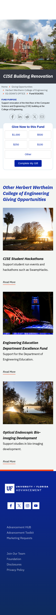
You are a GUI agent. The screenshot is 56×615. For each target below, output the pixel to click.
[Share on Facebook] (13, 117)
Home (4, 86)
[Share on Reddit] (28, 117)
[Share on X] (35, 117)
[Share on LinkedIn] (20, 117)
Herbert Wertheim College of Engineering (26, 90)
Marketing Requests (19, 538)
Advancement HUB (19, 527)
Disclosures (14, 564)
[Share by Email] (42, 117)
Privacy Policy (15, 570)
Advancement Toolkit (20, 532)
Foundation (14, 559)
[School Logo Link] (26, 488)
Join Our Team (16, 553)
